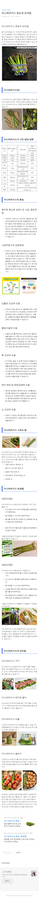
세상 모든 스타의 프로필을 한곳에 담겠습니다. (15, 876)
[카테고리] (2, 2)
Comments (6, 863)
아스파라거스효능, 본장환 (15, 836)
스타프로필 (6, 872)
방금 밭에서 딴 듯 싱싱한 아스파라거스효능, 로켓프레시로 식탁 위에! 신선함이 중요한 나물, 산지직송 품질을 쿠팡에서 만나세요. (12, 825)
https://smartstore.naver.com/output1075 (16, 833)
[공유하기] (8, 852)
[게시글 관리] (10, 852)
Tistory (30, 895)
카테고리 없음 (6, 10)
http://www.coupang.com (11, 817)
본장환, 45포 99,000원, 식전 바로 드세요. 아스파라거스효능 (19, 840)
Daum (19, 895)
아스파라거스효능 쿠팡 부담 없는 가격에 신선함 (13, 821)
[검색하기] (36, 2)
